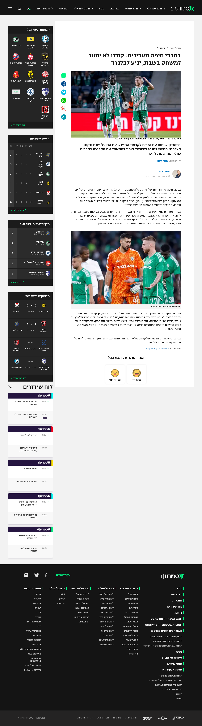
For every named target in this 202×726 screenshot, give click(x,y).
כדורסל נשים (82, 603)
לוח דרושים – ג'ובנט (172, 689)
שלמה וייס (164, 171)
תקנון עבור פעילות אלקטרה (167, 641)
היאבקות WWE (33, 631)
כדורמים (36, 644)
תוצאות (63, 8)
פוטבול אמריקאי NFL (30, 649)
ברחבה (114, 8)
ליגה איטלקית (106, 617)
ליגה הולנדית (107, 626)
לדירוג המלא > (17, 282)
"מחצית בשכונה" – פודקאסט (163, 624)
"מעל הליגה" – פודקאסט (166, 618)
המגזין (179, 698)
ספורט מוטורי (34, 640)
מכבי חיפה (162, 161)
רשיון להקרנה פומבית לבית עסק (165, 680)
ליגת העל (161, 48)
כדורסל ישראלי (83, 8)
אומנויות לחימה (33, 665)
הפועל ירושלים (81, 617)
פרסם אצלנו (130, 717)
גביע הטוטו (132, 603)
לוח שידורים (45, 8)
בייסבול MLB (34, 653)
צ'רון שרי (149, 349)
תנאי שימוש (174, 663)
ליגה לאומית (131, 598)
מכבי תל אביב (131, 631)
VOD (101, 8)
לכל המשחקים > (18, 378)
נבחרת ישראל (131, 617)
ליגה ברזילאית (106, 640)
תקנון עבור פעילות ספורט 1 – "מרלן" (162, 645)
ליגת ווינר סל (82, 594)
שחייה (37, 608)
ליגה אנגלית (107, 603)
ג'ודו (39, 612)
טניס (179, 651)
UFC (39, 626)
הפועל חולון (83, 612)
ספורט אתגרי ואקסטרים (34, 659)
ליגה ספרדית (107, 612)
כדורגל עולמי (133, 8)
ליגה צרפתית (107, 621)
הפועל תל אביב (130, 635)
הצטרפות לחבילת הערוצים (168, 685)
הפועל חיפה (132, 640)
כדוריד (37, 598)
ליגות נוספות (107, 644)
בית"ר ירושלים (130, 626)
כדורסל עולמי (57, 588)
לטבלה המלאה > (18, 210)
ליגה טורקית (107, 631)
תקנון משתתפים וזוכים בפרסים (166, 636)
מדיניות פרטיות (172, 669)
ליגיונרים (133, 608)
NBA (62, 594)
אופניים (37, 635)
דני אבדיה (84, 621)
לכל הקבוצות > (18, 125)
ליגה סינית (108, 635)
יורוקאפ (61, 603)
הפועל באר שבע (129, 644)
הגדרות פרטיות (85, 717)
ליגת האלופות (106, 594)
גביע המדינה (131, 612)
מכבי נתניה (132, 649)
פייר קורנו (156, 349)
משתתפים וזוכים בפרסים (166, 630)
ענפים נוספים (32, 588)
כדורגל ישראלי (156, 8)
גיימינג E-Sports (172, 657)
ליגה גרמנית (107, 608)
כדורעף (37, 603)
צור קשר (116, 717)
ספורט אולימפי (33, 621)
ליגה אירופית (107, 598)
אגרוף (38, 617)
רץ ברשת (176, 594)
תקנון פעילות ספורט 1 (171, 675)
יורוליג (62, 598)
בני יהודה (133, 653)
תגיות (179, 694)
